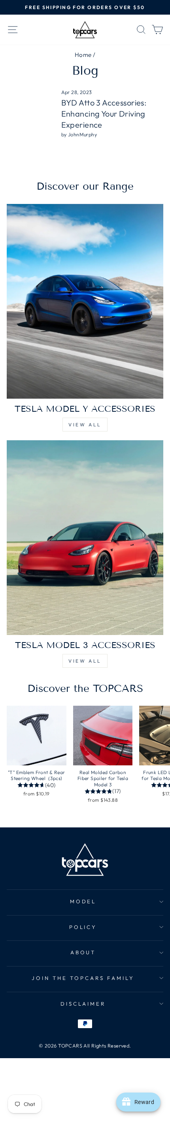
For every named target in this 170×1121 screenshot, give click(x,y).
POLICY (83, 927)
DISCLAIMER (83, 1003)
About (83, 952)
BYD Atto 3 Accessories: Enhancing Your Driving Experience (104, 114)
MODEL (83, 901)
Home (83, 54)
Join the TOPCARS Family (83, 978)
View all (85, 425)
